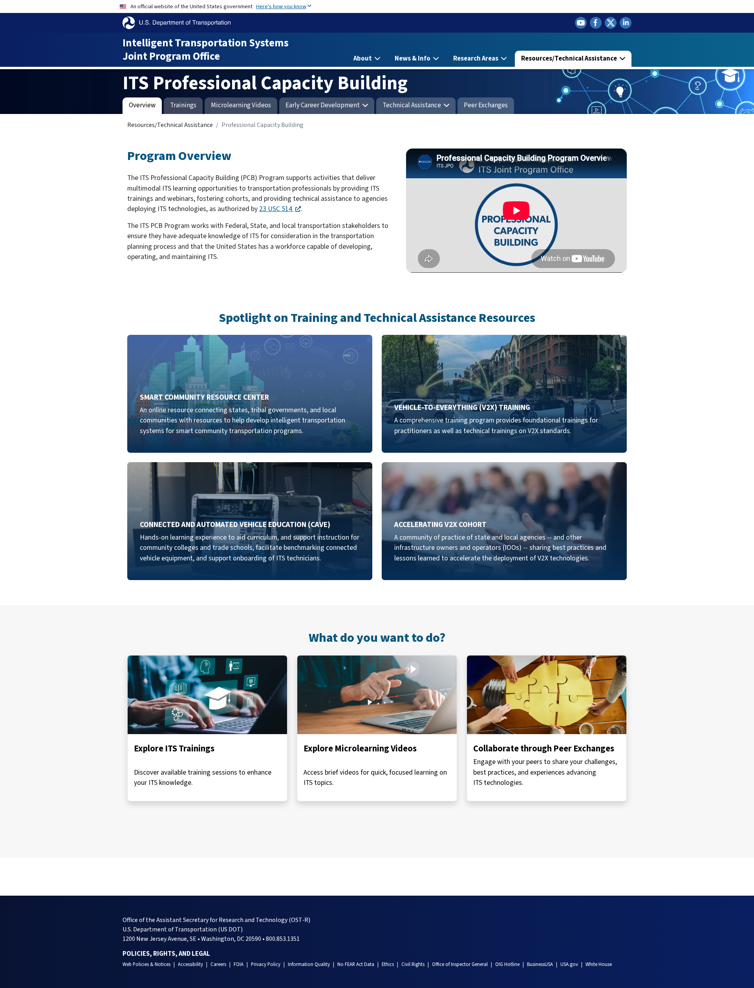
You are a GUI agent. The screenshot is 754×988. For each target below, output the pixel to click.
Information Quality (309, 964)
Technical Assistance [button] (412, 105)
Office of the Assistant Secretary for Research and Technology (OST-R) (216, 920)
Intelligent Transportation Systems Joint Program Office (206, 50)
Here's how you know (281, 6)
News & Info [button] (413, 58)
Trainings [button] (183, 105)
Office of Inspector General (460, 964)
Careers (218, 964)
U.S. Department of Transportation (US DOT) (183, 929)
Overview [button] (142, 105)
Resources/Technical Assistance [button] (569, 58)
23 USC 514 (276, 209)
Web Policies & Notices (146, 964)
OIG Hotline (507, 964)
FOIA (238, 964)
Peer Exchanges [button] (486, 105)
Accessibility (190, 964)
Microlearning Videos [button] (241, 105)
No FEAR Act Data (355, 964)
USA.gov (569, 964)
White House (599, 964)
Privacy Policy (265, 964)
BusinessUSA (540, 964)
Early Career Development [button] (323, 105)
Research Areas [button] (476, 58)
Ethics (388, 964)
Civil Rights (413, 964)
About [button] (363, 58)
